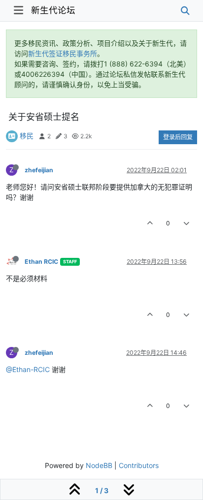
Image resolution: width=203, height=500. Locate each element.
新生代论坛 (53, 10)
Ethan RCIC (41, 261)
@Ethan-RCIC (28, 369)
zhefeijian (39, 170)
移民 (27, 135)
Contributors (139, 465)
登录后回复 (178, 137)
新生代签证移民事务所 (62, 53)
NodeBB (99, 465)
